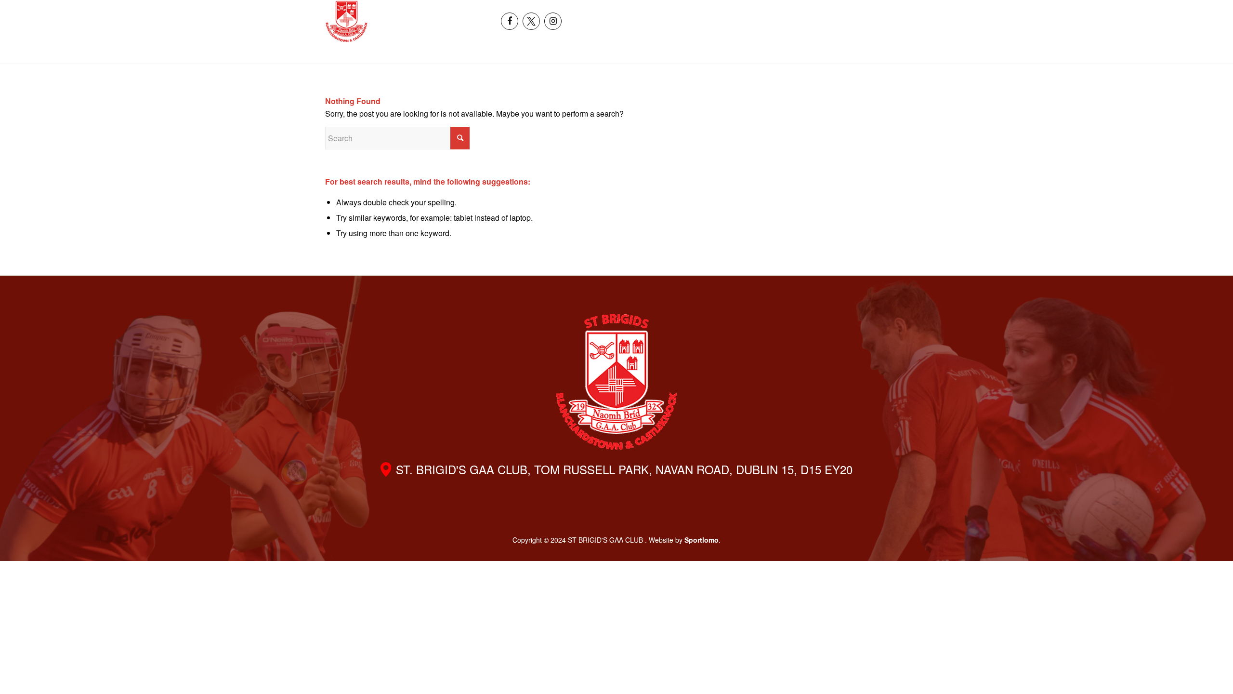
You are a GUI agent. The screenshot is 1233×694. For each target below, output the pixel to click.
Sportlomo (701, 540)
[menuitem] (1097, 10)
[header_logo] (346, 21)
